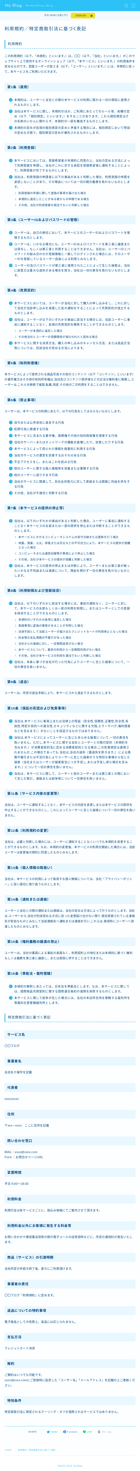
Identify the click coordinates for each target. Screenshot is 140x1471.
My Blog (13, 5)
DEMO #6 (81, 15)
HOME (8, 1450)
